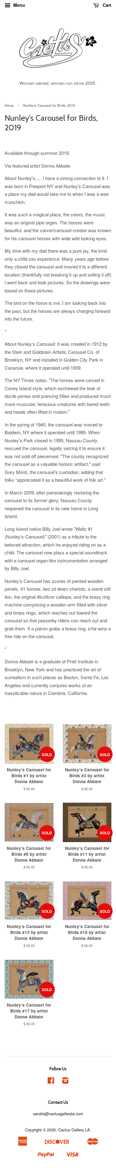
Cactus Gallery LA (74, 1130)
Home (9, 105)
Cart (106, 5)
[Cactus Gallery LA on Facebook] (50, 1082)
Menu (18, 5)
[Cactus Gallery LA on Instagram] (65, 1082)
